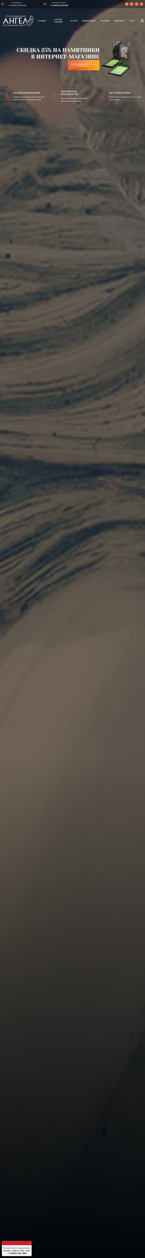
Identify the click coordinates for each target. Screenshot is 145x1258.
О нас (132, 21)
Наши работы (88, 21)
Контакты (119, 21)
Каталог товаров (58, 21)
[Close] (30, 1243)
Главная (42, 21)
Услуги (73, 21)
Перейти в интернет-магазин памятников (87, 65)
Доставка (105, 21)
